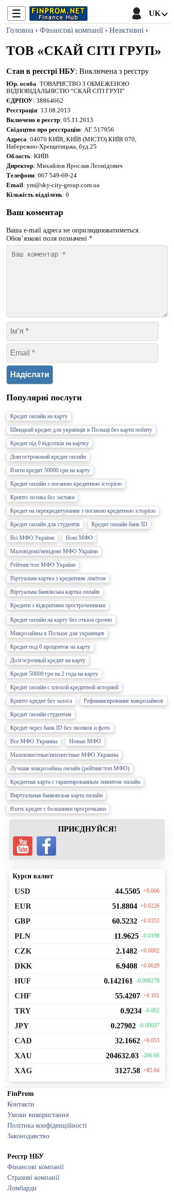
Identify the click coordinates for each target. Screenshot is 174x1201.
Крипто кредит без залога (41, 701)
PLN (22, 936)
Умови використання (38, 1115)
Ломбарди (22, 1188)
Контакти (20, 1104)
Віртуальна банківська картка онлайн (55, 592)
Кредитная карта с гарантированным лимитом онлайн (75, 782)
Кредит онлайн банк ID (119, 524)
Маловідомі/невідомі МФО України (54, 551)
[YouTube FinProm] (23, 846)
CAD (23, 1041)
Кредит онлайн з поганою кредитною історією (66, 484)
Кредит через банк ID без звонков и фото (60, 728)
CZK (22, 951)
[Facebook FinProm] (46, 846)
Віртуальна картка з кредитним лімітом (58, 578)
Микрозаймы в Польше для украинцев (57, 633)
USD (22, 891)
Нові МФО (79, 538)
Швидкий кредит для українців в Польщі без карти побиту (81, 430)
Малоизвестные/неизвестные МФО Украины (64, 755)
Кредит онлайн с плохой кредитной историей (64, 687)
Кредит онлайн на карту (39, 416)
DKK (23, 966)
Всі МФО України (32, 538)
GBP (22, 921)
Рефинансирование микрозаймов (123, 701)
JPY (21, 1026)
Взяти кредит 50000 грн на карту (50, 470)
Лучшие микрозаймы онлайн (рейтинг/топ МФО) (70, 768)
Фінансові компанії (35, 1167)
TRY (22, 1011)
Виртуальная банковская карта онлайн (56, 795)
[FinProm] (58, 13)
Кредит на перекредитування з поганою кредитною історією (83, 511)
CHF (22, 996)
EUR (22, 906)
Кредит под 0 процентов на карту (50, 647)
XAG (23, 1070)
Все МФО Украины (34, 741)
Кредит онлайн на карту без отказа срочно (61, 620)
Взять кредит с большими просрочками (58, 809)
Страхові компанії (33, 1177)
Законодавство (28, 1136)
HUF (22, 981)
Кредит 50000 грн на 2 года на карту (54, 674)
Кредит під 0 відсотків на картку (49, 443)
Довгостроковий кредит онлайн (48, 457)
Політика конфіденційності (47, 1125)
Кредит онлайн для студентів (45, 524)
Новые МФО (85, 741)
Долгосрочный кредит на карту (48, 660)
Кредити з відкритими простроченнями (57, 605)
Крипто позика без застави (42, 497)
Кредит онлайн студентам (41, 714)
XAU (23, 1055)
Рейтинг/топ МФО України (42, 565)
